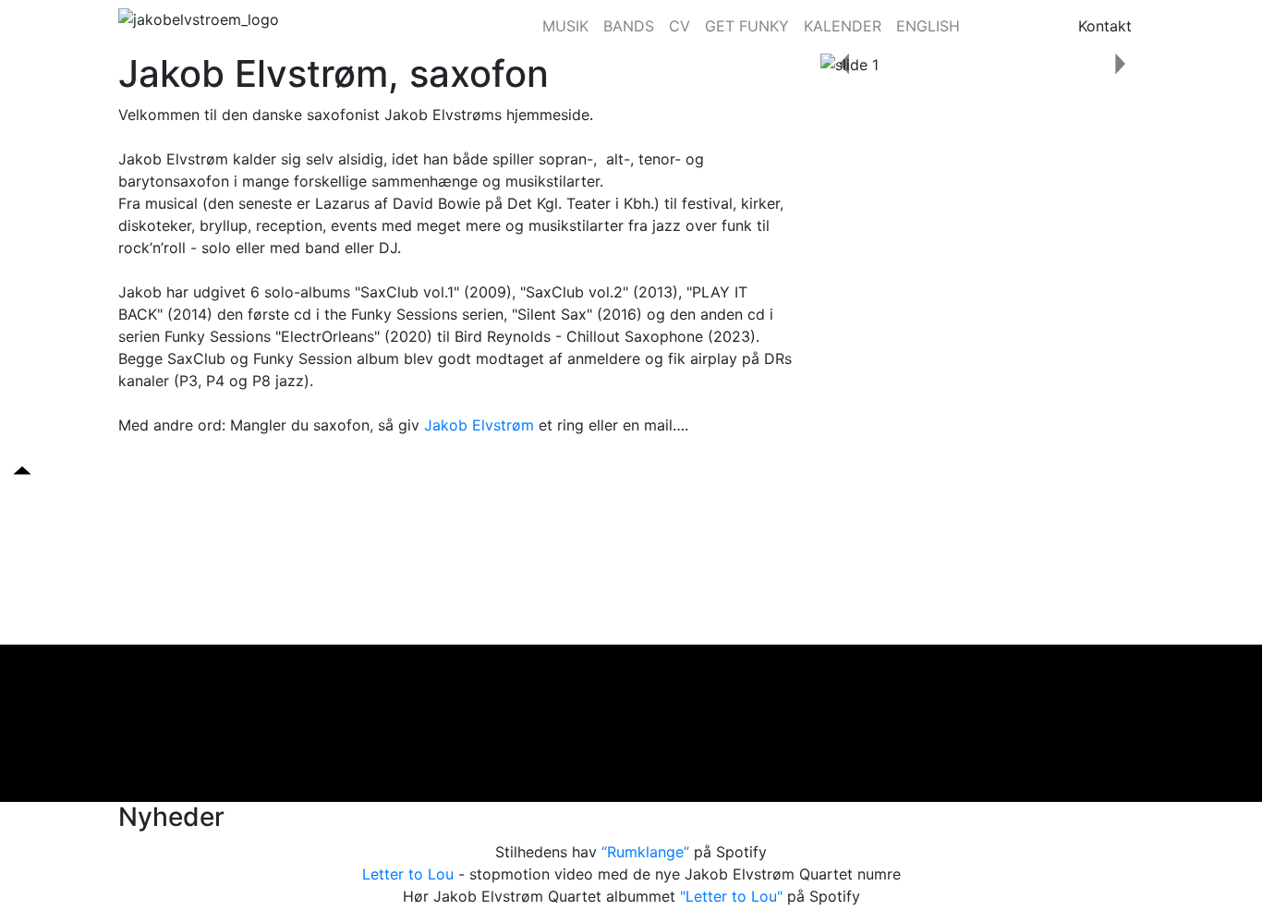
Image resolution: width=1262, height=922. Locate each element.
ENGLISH (928, 26)
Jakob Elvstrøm (479, 425)
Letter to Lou (408, 874)
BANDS (628, 26)
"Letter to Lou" (731, 896)
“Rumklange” (645, 852)
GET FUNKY (747, 26)
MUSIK (565, 26)
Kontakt (1105, 26)
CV (679, 26)
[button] (844, 64)
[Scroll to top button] (22, 469)
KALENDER (842, 26)
